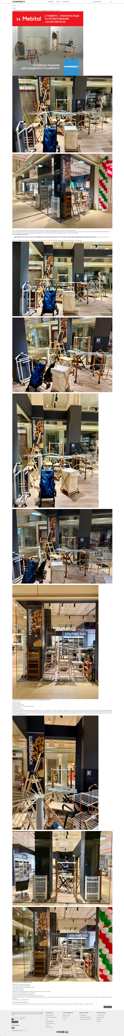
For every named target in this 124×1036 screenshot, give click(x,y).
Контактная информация (51, 1017)
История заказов (100, 1017)
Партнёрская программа (85, 1019)
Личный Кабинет (100, 1015)
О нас (47, 1019)
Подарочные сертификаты (85, 1017)
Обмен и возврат (49, 1015)
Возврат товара (66, 1015)
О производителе (49, 1021)
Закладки (99, 1019)
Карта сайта (65, 1017)
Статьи (64, 1019)
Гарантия (48, 1025)
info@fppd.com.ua (21, 1019)
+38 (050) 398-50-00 (16, 1017)
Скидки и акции (49, 1027)
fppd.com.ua (24, 1030)
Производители (83, 1015)
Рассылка (99, 1021)
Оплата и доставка (50, 1023)
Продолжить (107, 1007)
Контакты (14, 1022)
